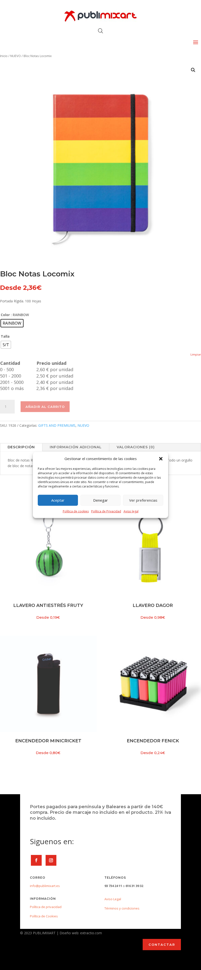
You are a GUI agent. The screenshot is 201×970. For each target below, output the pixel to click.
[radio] (12, 323)
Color (5, 314)
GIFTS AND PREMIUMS (56, 425)
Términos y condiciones (121, 908)
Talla (5, 336)
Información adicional (76, 447)
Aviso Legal (112, 899)
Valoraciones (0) (136, 447)
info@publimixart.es (45, 886)
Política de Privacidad (106, 511)
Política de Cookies (44, 916)
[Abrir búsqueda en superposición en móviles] (100, 30)
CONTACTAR (162, 944)
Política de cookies (76, 511)
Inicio (4, 56)
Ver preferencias (143, 500)
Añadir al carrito (45, 407)
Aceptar (57, 500)
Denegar (100, 500)
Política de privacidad (46, 907)
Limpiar (195, 354)
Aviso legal (131, 511)
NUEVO (15, 56)
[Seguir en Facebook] (36, 860)
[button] (160, 458)
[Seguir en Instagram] (51, 860)
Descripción (21, 447)
